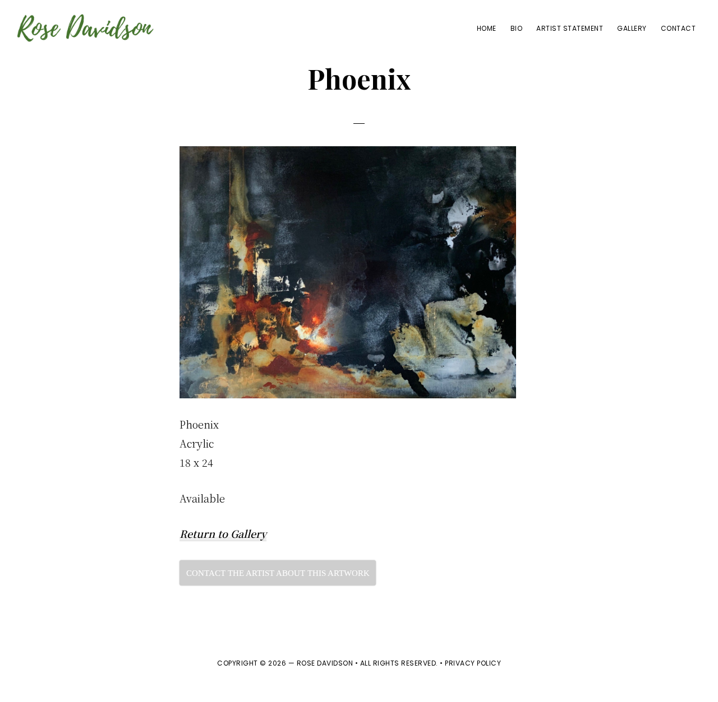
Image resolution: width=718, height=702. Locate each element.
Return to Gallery (223, 533)
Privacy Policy (473, 663)
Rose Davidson (325, 663)
